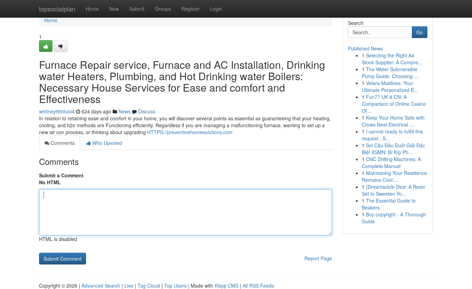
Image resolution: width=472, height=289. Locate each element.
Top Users (175, 285)
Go (419, 32)
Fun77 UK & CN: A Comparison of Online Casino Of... (394, 103)
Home (92, 8)
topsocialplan (57, 8)
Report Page (318, 258)
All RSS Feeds (258, 285)
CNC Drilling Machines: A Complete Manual (391, 162)
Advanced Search (101, 285)
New (114, 8)
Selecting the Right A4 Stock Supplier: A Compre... (392, 59)
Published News (365, 48)
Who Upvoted (106, 142)
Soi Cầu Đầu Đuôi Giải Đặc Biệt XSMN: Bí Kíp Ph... (393, 149)
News (125, 111)
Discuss (146, 111)
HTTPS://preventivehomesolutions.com (190, 132)
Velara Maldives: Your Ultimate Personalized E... (390, 86)
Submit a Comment (61, 175)
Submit (136, 8)
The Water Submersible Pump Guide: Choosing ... (390, 73)
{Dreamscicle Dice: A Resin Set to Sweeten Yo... (393, 190)
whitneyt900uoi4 (57, 111)
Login (216, 8)
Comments (62, 142)
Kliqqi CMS (226, 285)
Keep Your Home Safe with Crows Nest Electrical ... (393, 121)
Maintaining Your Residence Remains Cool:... (394, 176)
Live (128, 285)
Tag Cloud (149, 285)
